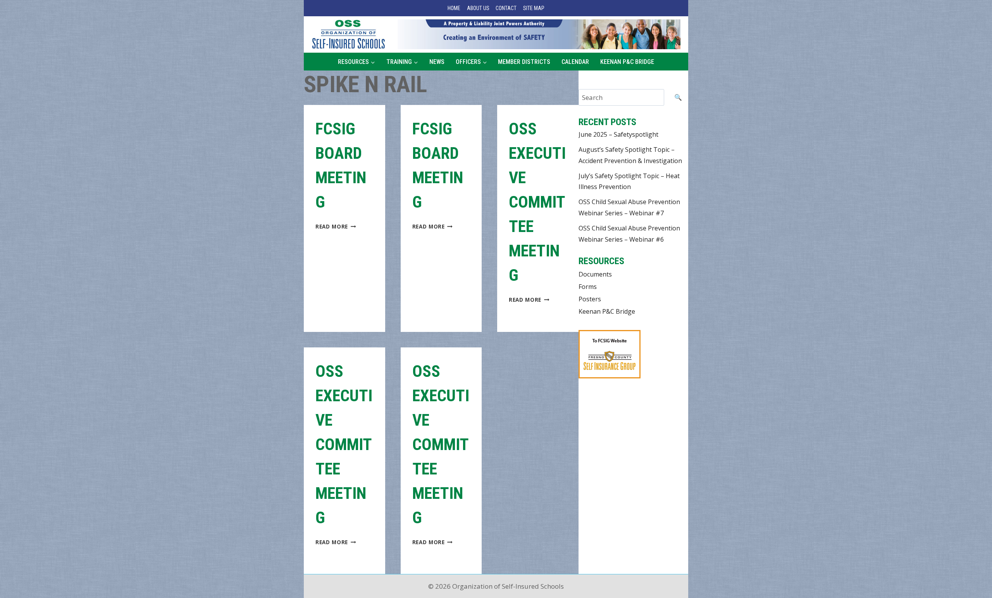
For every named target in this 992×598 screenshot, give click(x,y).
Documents (595, 274)
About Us (478, 8)
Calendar (575, 61)
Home (454, 8)
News (436, 61)
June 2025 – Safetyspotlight (618, 134)
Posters (590, 299)
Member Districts (524, 61)
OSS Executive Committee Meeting (537, 202)
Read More (335, 226)
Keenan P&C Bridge (627, 61)
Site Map (533, 8)
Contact (506, 8)
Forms (588, 286)
